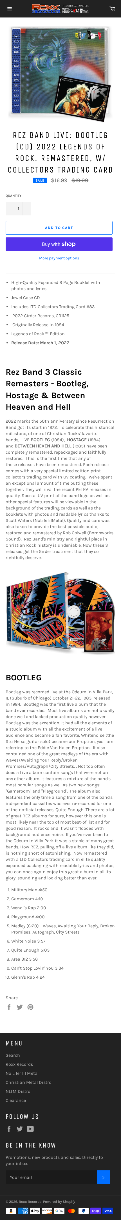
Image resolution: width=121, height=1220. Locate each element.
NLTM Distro (18, 1091)
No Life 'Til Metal (22, 1073)
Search (13, 1055)
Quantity (13, 196)
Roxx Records (19, 1064)
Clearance (16, 1100)
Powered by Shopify (59, 1201)
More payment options (59, 258)
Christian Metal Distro (28, 1082)
